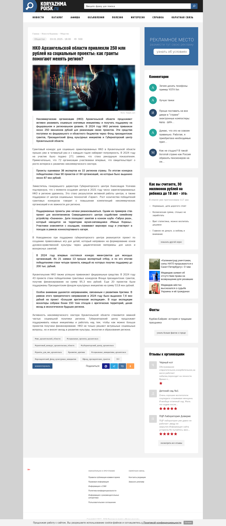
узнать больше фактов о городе (171, 333)
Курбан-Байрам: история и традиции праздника (170, 320)
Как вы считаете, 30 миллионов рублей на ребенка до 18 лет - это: (168, 189)
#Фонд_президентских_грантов (96, 359)
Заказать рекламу (136, 482)
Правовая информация (98, 482)
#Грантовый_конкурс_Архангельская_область (54, 345)
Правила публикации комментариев (104, 477)
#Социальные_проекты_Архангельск (82, 339)
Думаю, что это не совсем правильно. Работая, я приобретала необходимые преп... (175, 136)
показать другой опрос (171, 242)
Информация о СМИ (97, 486)
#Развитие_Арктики (76, 352)
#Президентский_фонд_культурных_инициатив (55, 359)
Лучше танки (166, 100)
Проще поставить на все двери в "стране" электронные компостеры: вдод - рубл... (174, 116)
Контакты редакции (137, 477)
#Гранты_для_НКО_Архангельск (48, 352)
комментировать (42, 366)
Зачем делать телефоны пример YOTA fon (173, 87)
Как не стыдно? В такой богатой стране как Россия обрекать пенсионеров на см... (175, 156)
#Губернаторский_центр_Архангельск (97, 345)
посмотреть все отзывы (171, 443)
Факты (154, 310)
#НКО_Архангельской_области (47, 339)
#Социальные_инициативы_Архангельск (108, 352)
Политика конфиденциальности (102, 491)
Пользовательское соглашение (102, 502)
